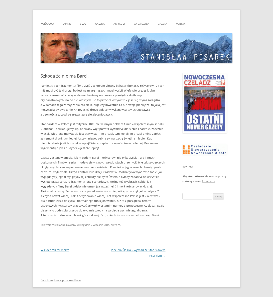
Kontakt (181, 23)
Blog (83, 23)
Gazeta (162, 23)
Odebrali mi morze (55, 250)
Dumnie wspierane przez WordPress (61, 280)
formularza (208, 181)
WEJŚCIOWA (47, 23)
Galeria (100, 23)
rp (119, 225)
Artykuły (119, 23)
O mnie (67, 23)
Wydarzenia (141, 23)
